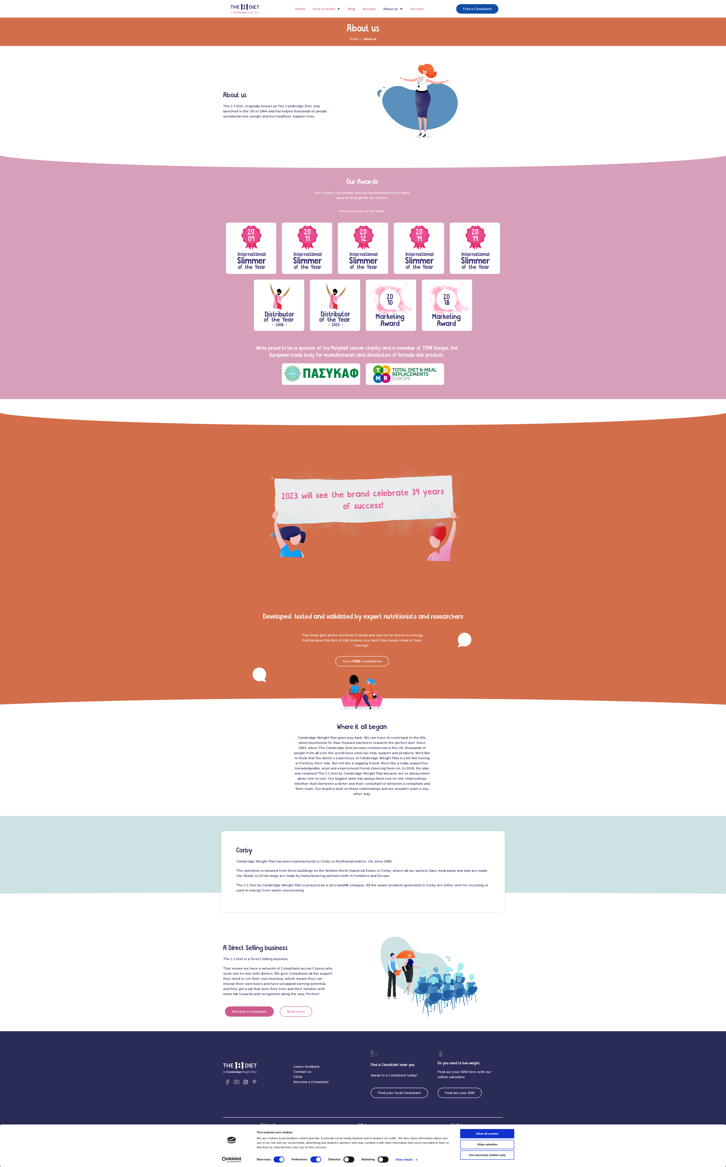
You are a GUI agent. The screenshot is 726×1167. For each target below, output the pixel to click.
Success (416, 9)
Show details (404, 1159)
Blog (351, 9)
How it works (324, 9)
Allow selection (487, 1144)
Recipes (369, 9)
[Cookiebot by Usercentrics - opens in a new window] (231, 1159)
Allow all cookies (487, 1133)
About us (390, 9)
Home (300, 9)
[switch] (315, 1159)
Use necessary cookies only (487, 1155)
